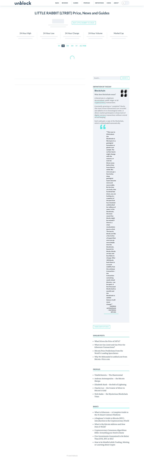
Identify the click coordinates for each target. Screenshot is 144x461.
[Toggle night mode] (125, 3)
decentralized (99, 100)
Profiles (87, 3)
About (116, 3)
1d (63, 46)
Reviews (65, 3)
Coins (109, 3)
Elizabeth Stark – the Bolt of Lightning (110, 385)
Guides (75, 3)
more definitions (101, 327)
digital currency (100, 115)
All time (83, 46)
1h (59, 46)
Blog (57, 3)
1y (76, 46)
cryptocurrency (100, 102)
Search (125, 78)
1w (67, 46)
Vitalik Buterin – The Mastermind (109, 375)
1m (72, 46)
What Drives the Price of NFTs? (107, 341)
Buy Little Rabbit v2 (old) (83, 23)
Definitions (99, 3)
